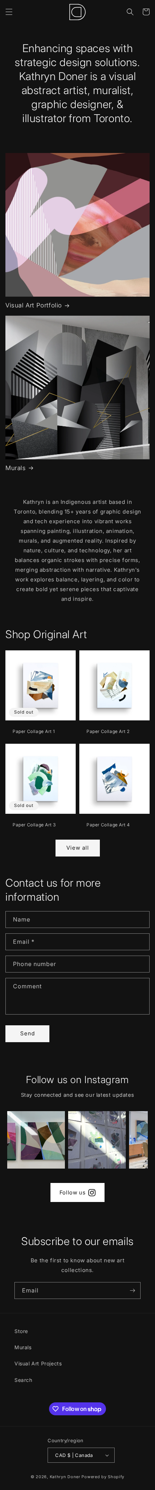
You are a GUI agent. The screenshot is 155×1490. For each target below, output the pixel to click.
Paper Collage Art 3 (34, 824)
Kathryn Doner (65, 1476)
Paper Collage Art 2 (108, 731)
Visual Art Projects (38, 1363)
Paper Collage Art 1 (34, 731)
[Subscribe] (132, 1290)
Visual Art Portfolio (33, 305)
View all (77, 847)
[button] (9, 12)
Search (23, 1380)
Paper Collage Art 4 (108, 824)
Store (21, 1331)
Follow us (72, 1192)
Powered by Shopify (102, 1476)
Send (27, 1033)
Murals (15, 468)
